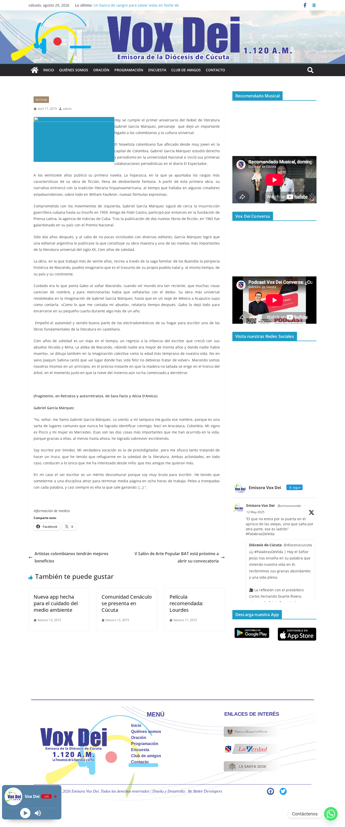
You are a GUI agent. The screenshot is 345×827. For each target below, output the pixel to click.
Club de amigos (186, 70)
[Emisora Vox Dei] (35, 70)
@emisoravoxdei (289, 506)
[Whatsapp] (331, 814)
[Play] (25, 813)
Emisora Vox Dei (260, 505)
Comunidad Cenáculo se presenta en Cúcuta (127, 603)
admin (67, 108)
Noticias (41, 99)
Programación (128, 70)
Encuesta (157, 70)
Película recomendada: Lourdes (186, 603)
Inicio (48, 70)
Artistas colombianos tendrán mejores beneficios (71, 557)
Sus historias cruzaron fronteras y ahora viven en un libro (142, 5)
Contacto (215, 70)
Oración (101, 70)
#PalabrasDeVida (260, 533)
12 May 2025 (255, 512)
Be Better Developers (205, 791)
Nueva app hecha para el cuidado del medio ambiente (56, 603)
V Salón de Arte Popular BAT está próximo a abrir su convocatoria (177, 557)
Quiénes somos (73, 70)
